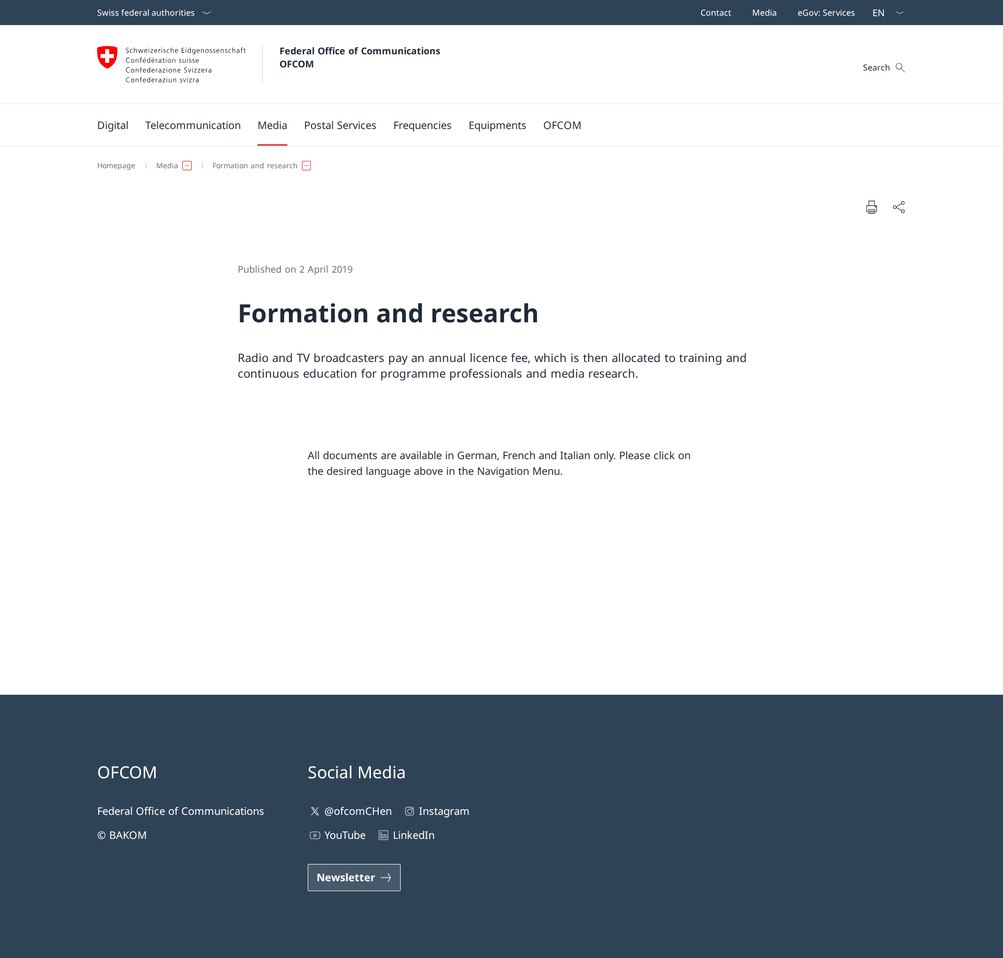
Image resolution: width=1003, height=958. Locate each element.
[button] (113, 125)
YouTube (345, 835)
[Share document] (898, 206)
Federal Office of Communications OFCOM (361, 57)
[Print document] (871, 206)
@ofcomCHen (358, 811)
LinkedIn (414, 835)
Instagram (444, 811)
